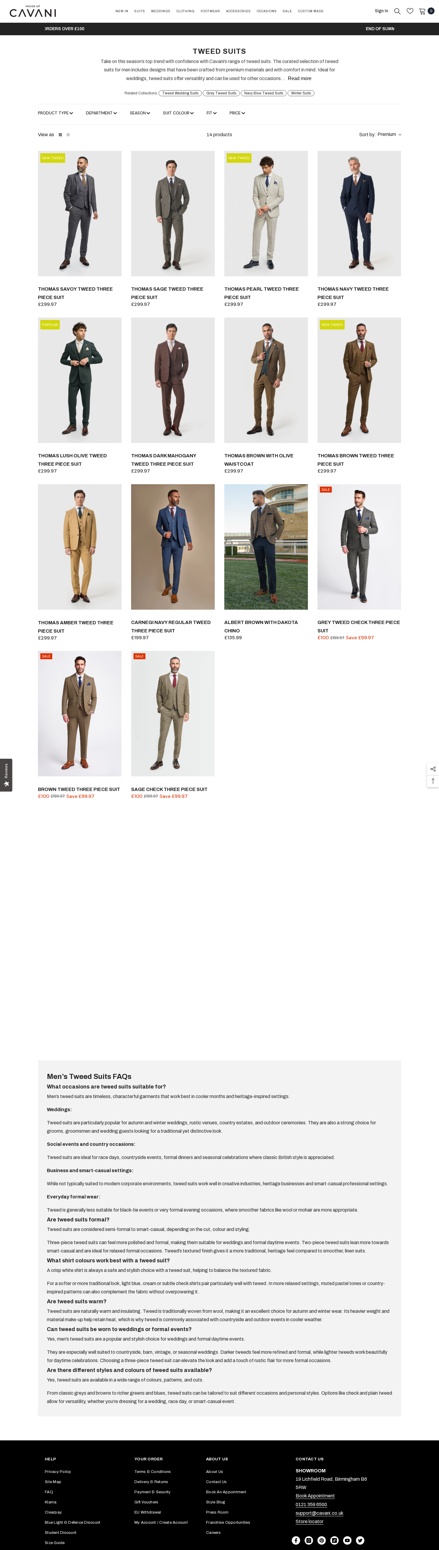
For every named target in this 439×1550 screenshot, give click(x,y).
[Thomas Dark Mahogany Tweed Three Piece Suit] (173, 380)
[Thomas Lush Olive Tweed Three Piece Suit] (80, 380)
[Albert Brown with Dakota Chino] (266, 547)
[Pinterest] (321, 1540)
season (138, 113)
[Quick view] (116, 270)
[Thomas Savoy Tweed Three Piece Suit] (80, 213)
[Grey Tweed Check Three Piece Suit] (359, 547)
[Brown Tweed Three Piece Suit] (80, 713)
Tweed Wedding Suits (180, 93)
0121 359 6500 (311, 1504)
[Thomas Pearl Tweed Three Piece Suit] (266, 213)
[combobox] (380, 134)
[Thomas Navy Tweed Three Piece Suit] (359, 213)
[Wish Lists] (410, 11)
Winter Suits (301, 93)
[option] (219, 29)
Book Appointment (315, 1495)
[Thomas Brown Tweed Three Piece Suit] (359, 380)
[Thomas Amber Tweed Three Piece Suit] (80, 547)
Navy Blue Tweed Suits (263, 93)
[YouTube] (347, 1540)
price (235, 113)
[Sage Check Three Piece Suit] (173, 713)
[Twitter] (360, 1540)
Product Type (53, 113)
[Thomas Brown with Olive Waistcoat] (266, 380)
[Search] (397, 11)
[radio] (60, 134)
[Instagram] (309, 1540)
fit (209, 113)
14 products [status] (219, 134)
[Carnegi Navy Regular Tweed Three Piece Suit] (173, 547)
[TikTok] (334, 1540)
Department (99, 113)
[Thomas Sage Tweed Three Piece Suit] (173, 213)
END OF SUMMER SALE (219, 29)
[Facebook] (296, 1540)
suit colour (176, 113)
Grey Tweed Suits (221, 93)
